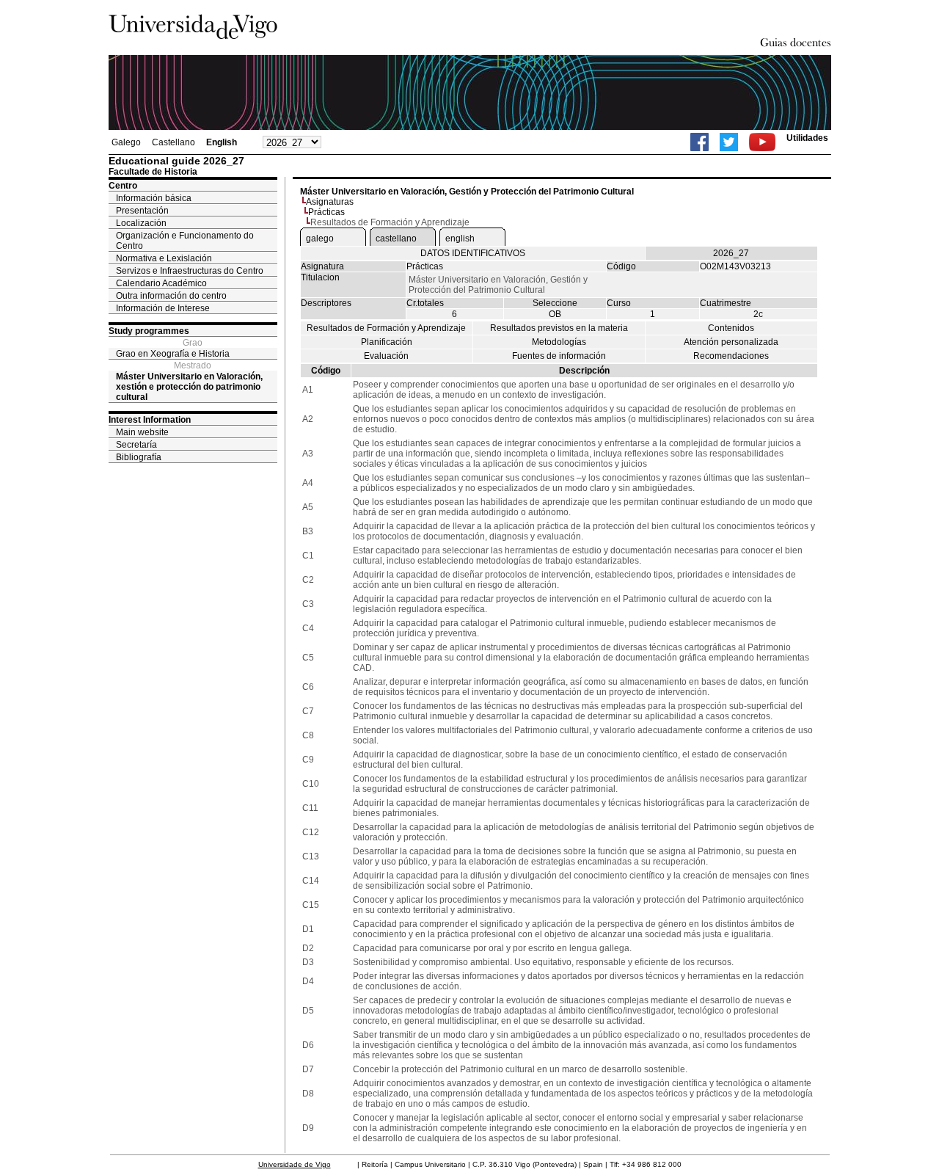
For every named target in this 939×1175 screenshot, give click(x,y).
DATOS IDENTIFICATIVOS (472, 253)
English (221, 142)
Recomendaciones (731, 356)
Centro (123, 186)
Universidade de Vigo (294, 1164)
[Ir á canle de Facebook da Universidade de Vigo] (699, 142)
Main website (142, 432)
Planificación (386, 342)
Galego (126, 142)
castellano (396, 238)
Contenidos (731, 328)
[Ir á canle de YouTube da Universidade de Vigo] (762, 142)
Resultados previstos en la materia (559, 328)
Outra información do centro (171, 296)
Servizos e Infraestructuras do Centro (189, 271)
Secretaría (136, 445)
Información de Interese (163, 308)
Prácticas (326, 212)
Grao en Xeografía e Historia (173, 354)
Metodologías (559, 342)
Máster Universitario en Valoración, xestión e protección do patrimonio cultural (189, 386)
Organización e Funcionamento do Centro (185, 240)
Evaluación (386, 356)
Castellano (173, 142)
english (460, 238)
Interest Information (150, 420)
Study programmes (149, 331)
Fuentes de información (559, 356)
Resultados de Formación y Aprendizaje (386, 328)
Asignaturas (330, 202)
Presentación (142, 210)
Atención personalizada (731, 342)
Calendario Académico (161, 283)
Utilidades (807, 138)
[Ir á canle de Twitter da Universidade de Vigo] (729, 142)
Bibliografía (138, 457)
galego (320, 238)
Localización (141, 223)
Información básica (153, 198)
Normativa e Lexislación (164, 258)
